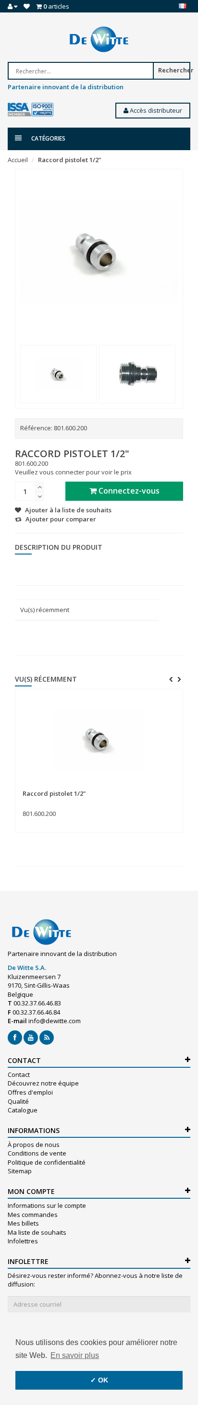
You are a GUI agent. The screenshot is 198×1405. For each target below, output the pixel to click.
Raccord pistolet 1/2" (69, 159)
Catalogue (22, 1110)
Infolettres (23, 1241)
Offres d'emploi (30, 1092)
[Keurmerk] (30, 109)
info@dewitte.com (54, 1020)
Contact (19, 1074)
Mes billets (23, 1223)
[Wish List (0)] (27, 6)
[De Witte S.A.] (99, 39)
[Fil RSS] (46, 1037)
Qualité (18, 1101)
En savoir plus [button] (74, 1355)
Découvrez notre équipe (43, 1083)
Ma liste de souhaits (37, 1232)
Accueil (18, 159)
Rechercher (174, 70)
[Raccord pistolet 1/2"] (58, 374)
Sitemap (20, 1171)
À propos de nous (34, 1144)
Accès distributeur (155, 110)
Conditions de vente (37, 1153)
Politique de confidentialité (47, 1162)
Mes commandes (33, 1214)
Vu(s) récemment (44, 609)
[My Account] (12, 6)
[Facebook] (15, 1037)
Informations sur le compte (47, 1205)
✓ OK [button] (99, 1380)
